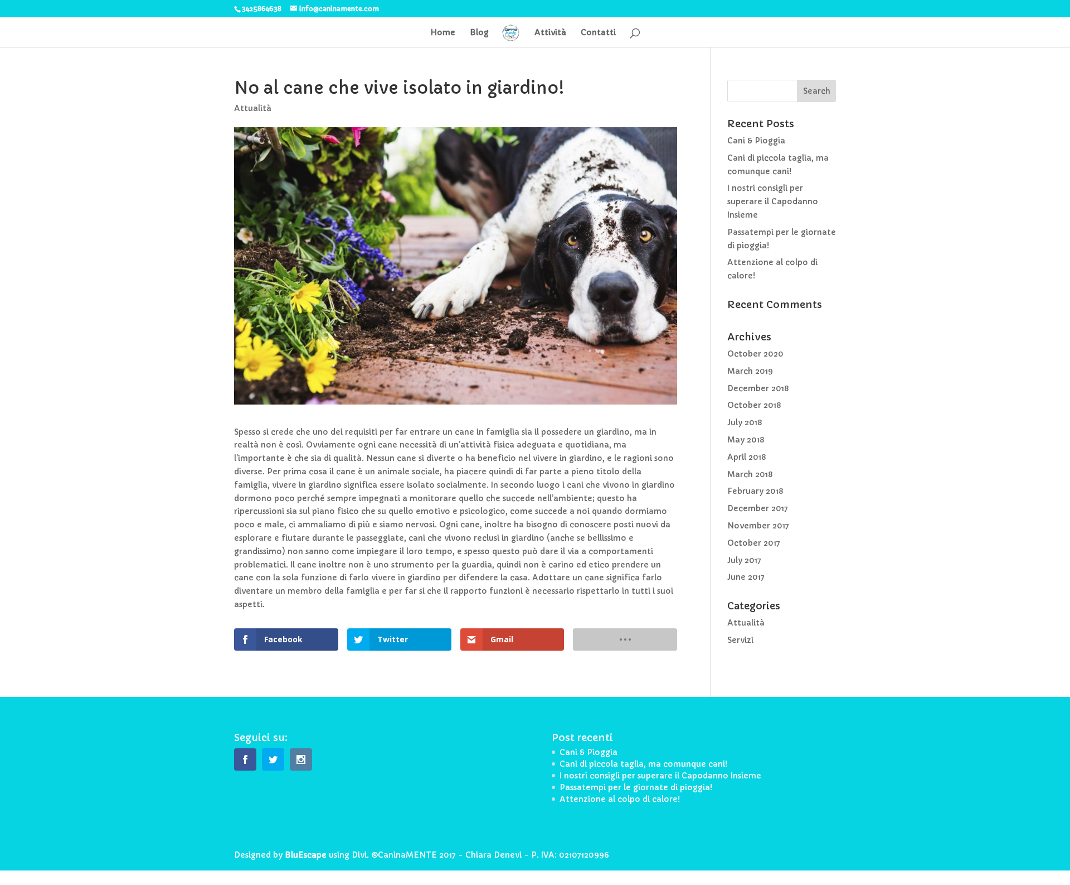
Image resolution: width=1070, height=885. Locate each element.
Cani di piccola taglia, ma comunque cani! (643, 764)
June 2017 (746, 577)
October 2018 (754, 405)
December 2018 (758, 388)
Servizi (740, 640)
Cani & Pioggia (756, 141)
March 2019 (750, 371)
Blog (479, 32)
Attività (550, 32)
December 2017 (757, 508)
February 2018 (755, 491)
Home (442, 32)
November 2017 (758, 526)
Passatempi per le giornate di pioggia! (636, 787)
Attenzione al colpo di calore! (620, 799)
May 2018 (745, 440)
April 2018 (746, 457)
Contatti (598, 32)
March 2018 (749, 474)
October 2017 (753, 543)
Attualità (252, 108)
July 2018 (744, 422)
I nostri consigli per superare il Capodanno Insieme (772, 201)
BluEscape (306, 855)
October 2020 (755, 354)
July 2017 (744, 560)
